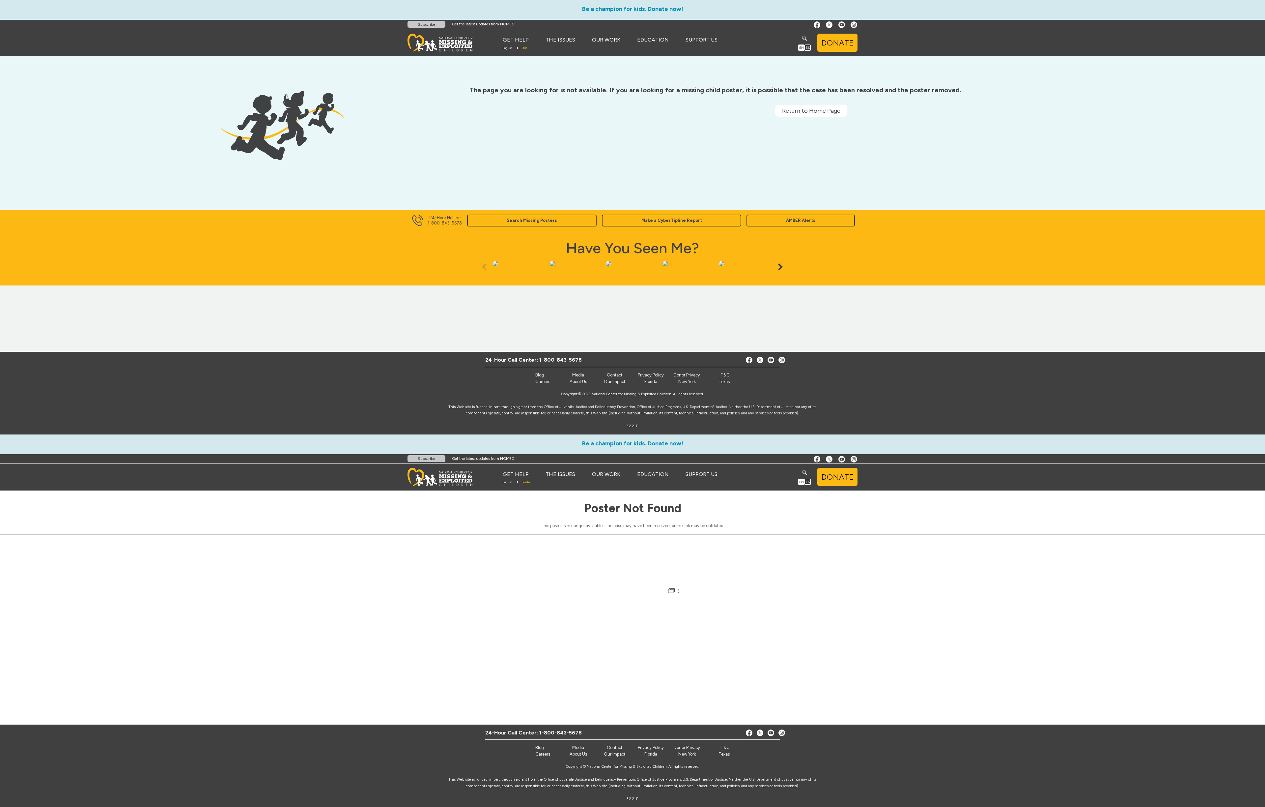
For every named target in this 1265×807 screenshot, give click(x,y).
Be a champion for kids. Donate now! (632, 9)
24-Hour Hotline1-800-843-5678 (445, 220)
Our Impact (614, 381)
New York (687, 381)
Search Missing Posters (532, 220)
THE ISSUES (560, 40)
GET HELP (516, 40)
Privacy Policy (651, 375)
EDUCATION (653, 40)
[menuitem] (515, 40)
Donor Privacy (687, 375)
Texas (724, 381)
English (507, 48)
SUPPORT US (701, 40)
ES (808, 47)
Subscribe (426, 24)
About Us (578, 381)
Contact (614, 375)
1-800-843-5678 (560, 360)
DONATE (837, 42)
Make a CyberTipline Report (671, 220)
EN (801, 47)
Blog (539, 375)
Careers (542, 381)
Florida (650, 381)
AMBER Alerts (800, 220)
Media (578, 375)
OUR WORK (606, 40)
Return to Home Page (811, 110)
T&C (725, 375)
